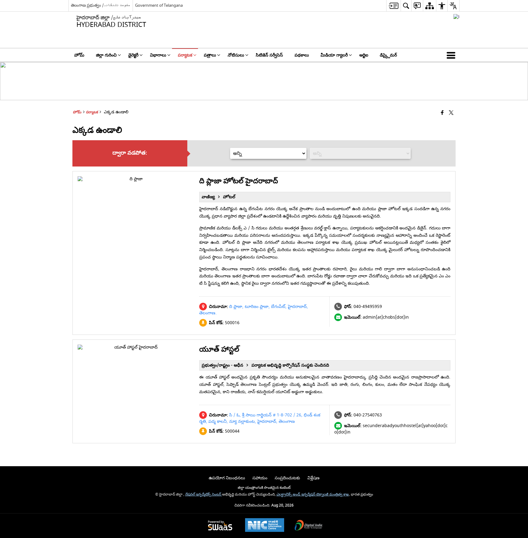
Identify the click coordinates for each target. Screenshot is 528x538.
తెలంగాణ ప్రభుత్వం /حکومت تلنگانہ (100, 5)
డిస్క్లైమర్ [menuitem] (388, 55)
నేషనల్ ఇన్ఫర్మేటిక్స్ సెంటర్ (203, 494)
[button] (452, 55)
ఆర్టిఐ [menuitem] (363, 55)
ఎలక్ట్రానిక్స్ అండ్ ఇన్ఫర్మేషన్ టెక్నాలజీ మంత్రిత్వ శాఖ (313, 494)
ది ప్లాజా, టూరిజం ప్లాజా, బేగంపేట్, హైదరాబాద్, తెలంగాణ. (253, 309)
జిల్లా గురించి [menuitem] (106, 55)
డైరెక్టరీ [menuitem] (133, 55)
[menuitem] (393, 5)
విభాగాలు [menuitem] (158, 55)
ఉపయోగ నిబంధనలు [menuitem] (227, 478)
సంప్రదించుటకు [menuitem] (287, 478)
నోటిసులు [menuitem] (236, 55)
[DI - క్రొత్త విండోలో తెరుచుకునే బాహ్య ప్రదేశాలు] (456, 16)
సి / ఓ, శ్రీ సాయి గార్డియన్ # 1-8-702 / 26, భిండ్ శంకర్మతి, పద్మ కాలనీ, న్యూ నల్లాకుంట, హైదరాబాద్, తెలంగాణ (259, 418)
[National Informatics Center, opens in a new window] (264, 526)
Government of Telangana (159, 5)
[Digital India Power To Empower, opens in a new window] (308, 526)
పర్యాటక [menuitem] (185, 55)
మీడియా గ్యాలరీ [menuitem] (334, 55)
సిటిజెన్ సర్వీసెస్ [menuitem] (269, 55)
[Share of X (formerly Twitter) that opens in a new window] (451, 113)
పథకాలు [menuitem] (302, 55)
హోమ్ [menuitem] (79, 55)
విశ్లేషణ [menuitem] (313, 478)
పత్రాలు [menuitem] (210, 55)
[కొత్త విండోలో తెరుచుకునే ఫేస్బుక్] (442, 113)
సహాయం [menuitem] (259, 478)
